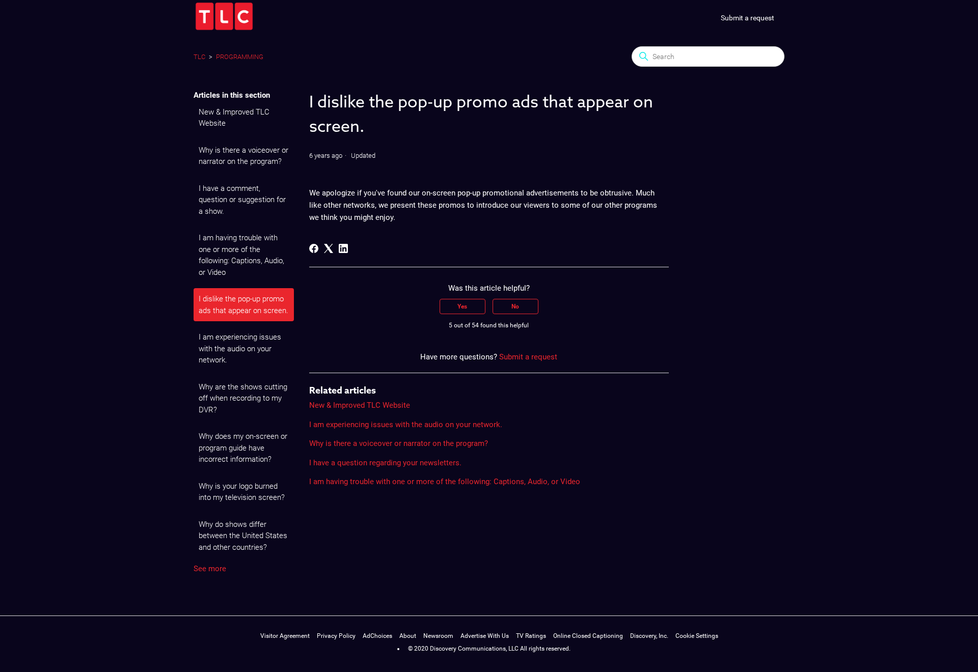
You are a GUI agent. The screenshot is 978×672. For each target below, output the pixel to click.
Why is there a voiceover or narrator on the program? (243, 156)
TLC (199, 57)
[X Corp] (328, 248)
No (515, 306)
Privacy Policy (336, 635)
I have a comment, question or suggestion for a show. (242, 200)
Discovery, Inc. (649, 635)
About (407, 635)
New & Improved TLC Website (234, 117)
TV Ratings (531, 635)
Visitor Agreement (285, 635)
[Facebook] (313, 248)
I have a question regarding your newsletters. (385, 462)
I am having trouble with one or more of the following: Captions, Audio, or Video (241, 255)
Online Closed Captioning (588, 635)
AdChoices (377, 635)
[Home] (224, 29)
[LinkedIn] (343, 248)
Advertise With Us (484, 635)
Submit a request (747, 18)
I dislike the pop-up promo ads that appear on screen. (243, 304)
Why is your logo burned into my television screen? (242, 492)
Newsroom (438, 635)
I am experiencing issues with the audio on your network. (240, 348)
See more (210, 568)
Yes (462, 306)
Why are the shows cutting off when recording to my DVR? (243, 398)
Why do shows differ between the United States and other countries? (243, 536)
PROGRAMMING (239, 57)
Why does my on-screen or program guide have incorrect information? (243, 448)
